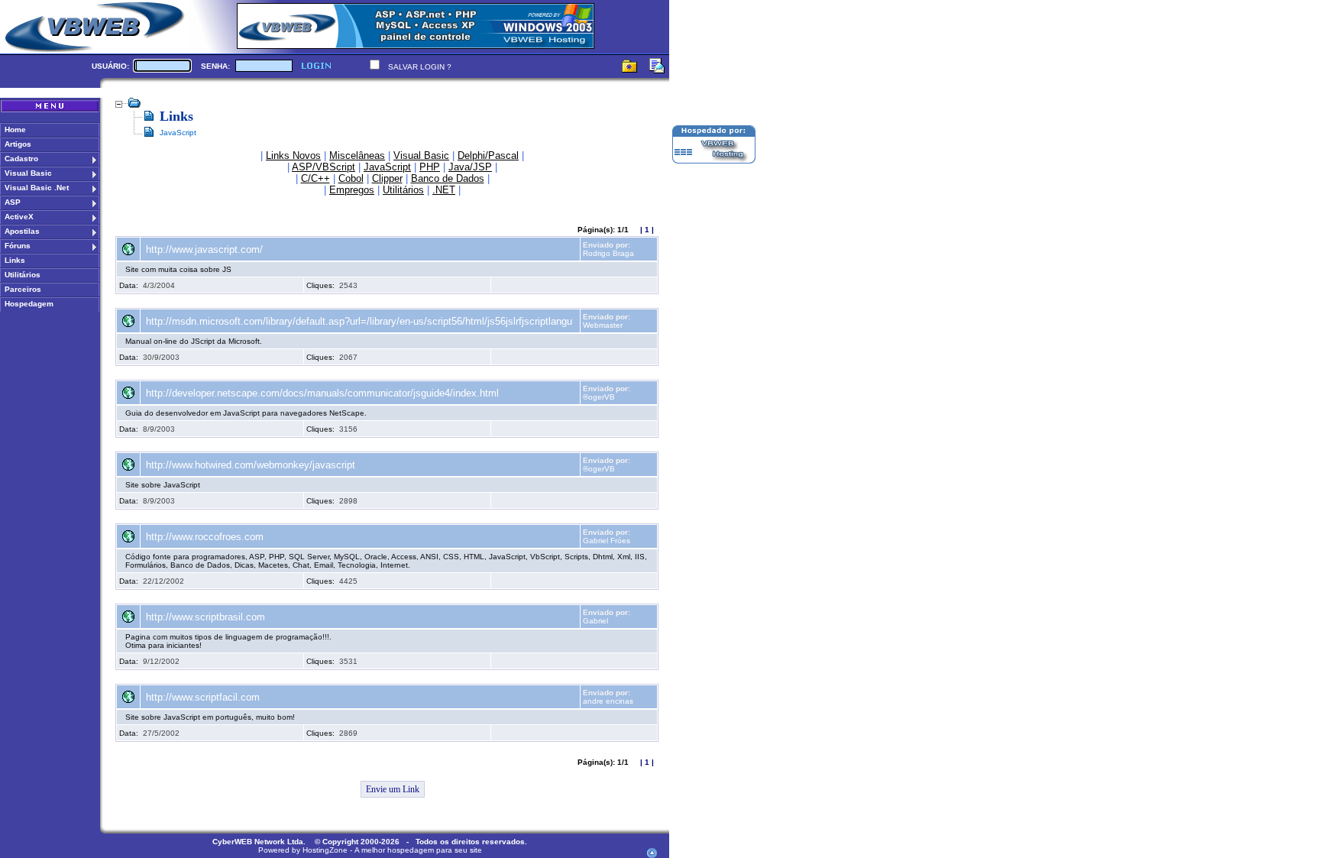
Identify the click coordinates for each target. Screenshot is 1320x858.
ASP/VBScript (323, 167)
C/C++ (315, 178)
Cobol (351, 178)
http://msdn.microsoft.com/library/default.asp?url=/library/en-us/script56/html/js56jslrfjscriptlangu (359, 321)
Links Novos (293, 155)
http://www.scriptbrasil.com (205, 617)
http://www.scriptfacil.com (203, 697)
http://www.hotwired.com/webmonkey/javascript (250, 465)
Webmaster (603, 325)
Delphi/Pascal (488, 155)
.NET (443, 190)
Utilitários (403, 190)
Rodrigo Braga (608, 253)
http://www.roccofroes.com (205, 536)
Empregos (351, 190)
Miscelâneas (357, 155)
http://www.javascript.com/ (204, 249)
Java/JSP (470, 167)
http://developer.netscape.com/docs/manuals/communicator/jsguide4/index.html (322, 393)
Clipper (387, 178)
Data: (128, 285)
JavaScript (387, 167)
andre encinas (608, 701)
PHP (429, 167)
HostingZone (325, 850)
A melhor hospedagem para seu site (418, 850)
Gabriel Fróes (606, 540)
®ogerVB (599, 397)
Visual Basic (421, 155)
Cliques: (320, 285)
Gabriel (595, 621)
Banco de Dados (447, 178)
